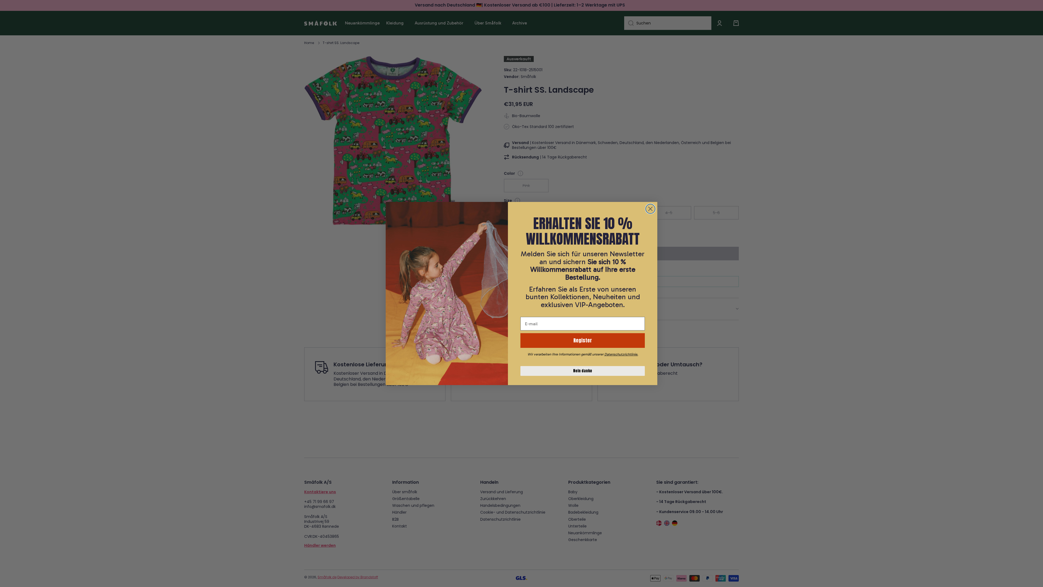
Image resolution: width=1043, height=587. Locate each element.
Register (582, 340)
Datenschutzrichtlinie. (621, 354)
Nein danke (582, 371)
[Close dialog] (650, 209)
